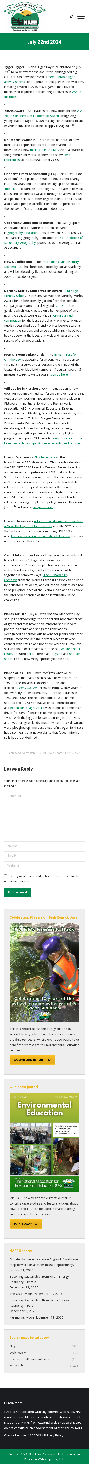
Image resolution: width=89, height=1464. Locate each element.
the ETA (10, 189)
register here (43, 507)
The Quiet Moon (21, 1294)
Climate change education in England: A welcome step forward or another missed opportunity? (44, 1262)
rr (70, 290)
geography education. (22, 232)
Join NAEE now (20, 1198)
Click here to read (46, 457)
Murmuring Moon (22, 1317)
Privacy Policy (53, 1435)
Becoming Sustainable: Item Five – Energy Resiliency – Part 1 (39, 1303)
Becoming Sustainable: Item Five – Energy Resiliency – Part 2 (39, 1279)
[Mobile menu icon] (81, 16)
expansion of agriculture (27, 707)
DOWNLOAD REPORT (29, 1060)
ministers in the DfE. (44, 150)
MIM (62, 1459)
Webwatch (28, 753)
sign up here (59, 374)
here (29, 654)
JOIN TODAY (23, 1223)
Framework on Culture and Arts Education (40, 536)
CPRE (60, 305)
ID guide (56, 654)
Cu (67, 290)
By (50, 753)
